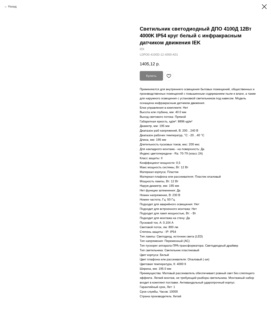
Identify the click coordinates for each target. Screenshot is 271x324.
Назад (12, 6)
